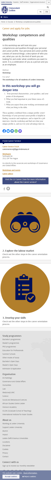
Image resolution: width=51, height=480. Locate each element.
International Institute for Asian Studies (17, 414)
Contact (5, 456)
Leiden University (6, 2)
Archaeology (7, 378)
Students (16, 2)
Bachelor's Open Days (10, 361)
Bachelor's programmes (11, 339)
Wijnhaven (6, 154)
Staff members (24, 2)
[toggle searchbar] (48, 7)
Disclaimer (6, 445)
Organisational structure (37, 2)
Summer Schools (8, 354)
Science (5, 396)
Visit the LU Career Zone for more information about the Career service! (25, 180)
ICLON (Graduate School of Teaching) (16, 411)
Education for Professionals (12, 350)
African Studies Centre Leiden (13, 403)
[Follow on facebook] (4, 188)
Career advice (7, 174)
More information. (30, 473)
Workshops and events (11, 170)
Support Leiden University (12, 427)
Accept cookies (11, 476)
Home (3, 22)
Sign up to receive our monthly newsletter (18, 466)
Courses (10, 22)
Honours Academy (9, 407)
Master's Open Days (10, 365)
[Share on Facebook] (4, 131)
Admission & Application (11, 368)
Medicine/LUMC (8, 392)
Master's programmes (10, 343)
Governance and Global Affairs (14, 381)
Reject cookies (30, 476)
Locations (6, 442)
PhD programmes (9, 347)
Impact (5, 434)
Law (4, 389)
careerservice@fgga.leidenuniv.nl (15, 149)
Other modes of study (10, 358)
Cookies (5, 449)
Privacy (5, 453)
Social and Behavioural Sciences (14, 400)
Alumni (5, 431)
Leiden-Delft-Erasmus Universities (15, 438)
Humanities (6, 385)
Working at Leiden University (13, 423)
